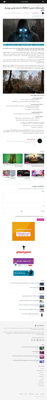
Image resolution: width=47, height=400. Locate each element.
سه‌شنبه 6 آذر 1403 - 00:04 (25, 13)
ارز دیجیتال (41, 376)
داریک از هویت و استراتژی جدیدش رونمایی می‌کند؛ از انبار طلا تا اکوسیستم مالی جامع (26, 355)
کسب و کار (41, 380)
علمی (42, 378)
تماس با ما (21, 393)
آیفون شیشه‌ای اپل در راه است (34, 287)
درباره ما (26, 393)
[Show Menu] (43, 1)
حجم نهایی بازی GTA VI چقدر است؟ (38, 177)
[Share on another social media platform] (4, 45)
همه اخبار (36, 393)
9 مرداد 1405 (36, 284)
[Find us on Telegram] (37, 340)
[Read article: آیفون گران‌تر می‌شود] (42, 352)
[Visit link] (23, 231)
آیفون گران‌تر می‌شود (35, 351)
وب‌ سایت (42, 211)
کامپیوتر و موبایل (40, 370)
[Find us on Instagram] (35, 340)
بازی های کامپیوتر (13, 13)
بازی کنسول (18, 13)
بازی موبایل (26, 162)
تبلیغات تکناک (31, 393)
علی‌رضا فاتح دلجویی (35, 13)
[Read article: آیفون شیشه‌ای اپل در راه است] (42, 288)
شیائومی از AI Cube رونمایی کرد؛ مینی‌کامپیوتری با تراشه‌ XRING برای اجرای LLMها (26, 360)
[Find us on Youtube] (40, 340)
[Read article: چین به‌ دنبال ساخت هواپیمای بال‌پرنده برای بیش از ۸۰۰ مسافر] (42, 310)
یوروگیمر (32, 52)
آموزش (42, 374)
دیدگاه (42, 191)
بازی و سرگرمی (39, 5)
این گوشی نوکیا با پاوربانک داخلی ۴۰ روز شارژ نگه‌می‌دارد (30, 346)
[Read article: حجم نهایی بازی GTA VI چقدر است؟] (38, 173)
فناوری (42, 368)
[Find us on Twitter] (43, 340)
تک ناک (43, 5)
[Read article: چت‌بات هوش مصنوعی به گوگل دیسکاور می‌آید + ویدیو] (42, 315)
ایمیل (21, 211)
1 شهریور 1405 (42, 167)
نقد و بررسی (41, 372)
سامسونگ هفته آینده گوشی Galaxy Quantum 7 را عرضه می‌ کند (29, 300)
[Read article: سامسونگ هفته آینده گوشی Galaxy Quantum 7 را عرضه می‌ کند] (42, 301)
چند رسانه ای (41, 385)
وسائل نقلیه (41, 382)
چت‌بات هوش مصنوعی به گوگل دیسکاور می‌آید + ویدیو (30, 313)
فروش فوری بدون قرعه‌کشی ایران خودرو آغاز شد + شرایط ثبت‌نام (29, 304)
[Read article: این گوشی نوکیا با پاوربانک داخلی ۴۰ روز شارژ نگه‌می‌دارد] (42, 348)
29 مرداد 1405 (36, 310)
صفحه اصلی (42, 393)
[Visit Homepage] (24, 1)
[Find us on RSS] (32, 340)
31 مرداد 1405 (36, 297)
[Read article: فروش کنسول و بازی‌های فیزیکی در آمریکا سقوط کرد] (9, 173)
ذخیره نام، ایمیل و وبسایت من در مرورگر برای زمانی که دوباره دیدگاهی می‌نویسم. (29, 216)
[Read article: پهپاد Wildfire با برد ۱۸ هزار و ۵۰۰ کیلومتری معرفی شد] (42, 297)
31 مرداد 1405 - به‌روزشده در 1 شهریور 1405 (33, 315)
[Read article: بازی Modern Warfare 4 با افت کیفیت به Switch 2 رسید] (23, 173)
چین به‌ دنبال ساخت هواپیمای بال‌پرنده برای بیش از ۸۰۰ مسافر (29, 309)
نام (43, 205)
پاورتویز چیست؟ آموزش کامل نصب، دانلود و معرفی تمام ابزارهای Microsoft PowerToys (24, 283)
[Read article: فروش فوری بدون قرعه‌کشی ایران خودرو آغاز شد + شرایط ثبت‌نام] (42, 306)
